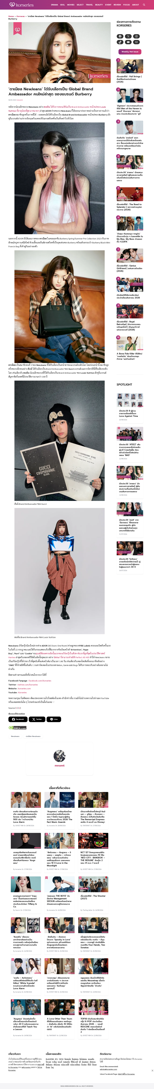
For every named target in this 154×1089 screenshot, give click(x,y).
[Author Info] (60, 761)
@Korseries (26, 1067)
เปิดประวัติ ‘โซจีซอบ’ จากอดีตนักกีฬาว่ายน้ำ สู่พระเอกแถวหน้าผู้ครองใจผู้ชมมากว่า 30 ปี (129, 562)
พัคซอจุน (93, 1062)
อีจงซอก (84, 1064)
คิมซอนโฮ (67, 1059)
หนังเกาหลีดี (65, 1064)
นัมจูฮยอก (85, 1062)
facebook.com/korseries (40, 680)
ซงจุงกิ (60, 1062)
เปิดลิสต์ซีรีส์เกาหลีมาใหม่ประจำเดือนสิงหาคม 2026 (128, 296)
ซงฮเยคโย (66, 1062)
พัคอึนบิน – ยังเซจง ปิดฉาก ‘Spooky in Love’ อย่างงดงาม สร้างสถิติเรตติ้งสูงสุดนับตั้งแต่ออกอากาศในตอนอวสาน (59, 942)
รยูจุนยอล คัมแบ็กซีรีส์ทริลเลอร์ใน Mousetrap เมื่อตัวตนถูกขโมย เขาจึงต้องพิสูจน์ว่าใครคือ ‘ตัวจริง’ (93, 981)
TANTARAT (86, 825)
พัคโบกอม (57, 1064)
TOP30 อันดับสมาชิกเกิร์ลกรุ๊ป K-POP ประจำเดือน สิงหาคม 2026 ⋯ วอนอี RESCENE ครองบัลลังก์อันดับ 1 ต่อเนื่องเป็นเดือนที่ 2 (93, 1025)
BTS (56, 1059)
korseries (52, 825)
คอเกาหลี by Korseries (126, 1074)
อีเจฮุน (48, 1067)
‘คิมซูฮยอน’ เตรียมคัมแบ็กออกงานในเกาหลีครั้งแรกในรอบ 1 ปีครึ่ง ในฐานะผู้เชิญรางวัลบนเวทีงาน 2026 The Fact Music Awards (59, 817)
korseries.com (24, 688)
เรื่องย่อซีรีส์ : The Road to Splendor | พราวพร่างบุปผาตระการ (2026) (129, 207)
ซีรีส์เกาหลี (74, 1062)
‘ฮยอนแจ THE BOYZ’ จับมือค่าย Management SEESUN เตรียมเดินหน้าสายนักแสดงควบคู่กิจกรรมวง (59, 899)
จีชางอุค (48, 1062)
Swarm (17, 910)
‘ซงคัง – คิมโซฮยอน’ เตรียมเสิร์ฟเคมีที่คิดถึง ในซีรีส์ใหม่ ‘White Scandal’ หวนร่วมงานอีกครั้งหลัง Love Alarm (25, 983)
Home (11, 16)
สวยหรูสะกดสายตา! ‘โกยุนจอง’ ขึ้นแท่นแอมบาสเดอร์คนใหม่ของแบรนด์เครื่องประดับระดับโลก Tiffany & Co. (25, 901)
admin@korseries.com (108, 1069)
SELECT (80, 4)
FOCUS (126, 4)
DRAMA (54, 4)
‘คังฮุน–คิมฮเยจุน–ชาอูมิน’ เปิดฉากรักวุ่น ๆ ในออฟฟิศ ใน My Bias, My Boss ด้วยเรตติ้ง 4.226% (130, 237)
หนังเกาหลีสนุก (75, 1064)
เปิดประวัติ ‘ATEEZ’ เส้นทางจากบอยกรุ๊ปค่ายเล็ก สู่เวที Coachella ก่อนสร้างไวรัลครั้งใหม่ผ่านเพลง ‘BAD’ (129, 450)
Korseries (22, 692)
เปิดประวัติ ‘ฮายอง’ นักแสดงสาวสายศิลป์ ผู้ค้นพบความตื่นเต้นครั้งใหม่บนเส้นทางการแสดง (130, 176)
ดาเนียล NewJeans (33, 736)
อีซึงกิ (89, 1064)
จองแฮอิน (91, 1059)
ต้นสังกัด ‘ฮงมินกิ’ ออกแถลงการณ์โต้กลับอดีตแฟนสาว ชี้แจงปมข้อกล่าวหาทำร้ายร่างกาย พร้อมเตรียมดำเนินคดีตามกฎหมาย (130, 143)
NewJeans (15, 736)
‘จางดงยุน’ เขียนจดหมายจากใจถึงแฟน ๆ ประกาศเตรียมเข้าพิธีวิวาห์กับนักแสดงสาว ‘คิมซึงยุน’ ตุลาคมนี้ (58, 983)
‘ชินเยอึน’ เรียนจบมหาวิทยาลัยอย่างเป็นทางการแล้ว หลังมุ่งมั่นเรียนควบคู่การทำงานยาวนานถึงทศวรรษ (25, 942)
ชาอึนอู (54, 1062)
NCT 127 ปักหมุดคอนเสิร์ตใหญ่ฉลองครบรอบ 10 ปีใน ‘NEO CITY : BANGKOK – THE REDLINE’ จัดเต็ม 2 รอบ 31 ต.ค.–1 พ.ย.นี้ (93, 858)
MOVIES (70, 4)
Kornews (21, 16)
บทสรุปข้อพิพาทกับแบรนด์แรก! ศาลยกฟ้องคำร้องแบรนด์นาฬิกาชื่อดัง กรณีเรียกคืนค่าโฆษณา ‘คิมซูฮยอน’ (24, 858)
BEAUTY (99, 4)
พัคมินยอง (49, 1064)
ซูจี (80, 1062)
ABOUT (135, 4)
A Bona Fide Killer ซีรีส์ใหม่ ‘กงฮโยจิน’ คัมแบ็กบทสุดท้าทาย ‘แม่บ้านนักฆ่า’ (129, 356)
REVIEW (117, 4)
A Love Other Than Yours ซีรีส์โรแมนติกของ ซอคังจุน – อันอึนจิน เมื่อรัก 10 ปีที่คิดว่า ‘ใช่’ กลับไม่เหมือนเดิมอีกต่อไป (59, 1024)
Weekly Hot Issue (130, 51)
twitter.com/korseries (28, 684)
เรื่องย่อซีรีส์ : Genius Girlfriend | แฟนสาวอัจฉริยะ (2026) (129, 268)
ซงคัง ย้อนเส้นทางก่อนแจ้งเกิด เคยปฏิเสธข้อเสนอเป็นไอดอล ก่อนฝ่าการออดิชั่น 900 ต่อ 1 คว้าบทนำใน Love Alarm (25, 817)
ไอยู (52, 1067)
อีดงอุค (94, 1064)
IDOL (62, 4)
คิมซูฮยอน (75, 1059)
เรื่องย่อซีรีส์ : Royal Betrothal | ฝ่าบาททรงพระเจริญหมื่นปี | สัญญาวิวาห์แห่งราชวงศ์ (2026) (129, 325)
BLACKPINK (50, 1059)
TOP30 (61, 1059)
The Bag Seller (87, 910)
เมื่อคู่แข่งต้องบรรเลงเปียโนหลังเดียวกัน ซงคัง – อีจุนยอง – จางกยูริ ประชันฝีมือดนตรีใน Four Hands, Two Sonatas (93, 942)
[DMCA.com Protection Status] (17, 728)
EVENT (108, 4)
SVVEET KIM (19, 825)
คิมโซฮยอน (83, 1059)
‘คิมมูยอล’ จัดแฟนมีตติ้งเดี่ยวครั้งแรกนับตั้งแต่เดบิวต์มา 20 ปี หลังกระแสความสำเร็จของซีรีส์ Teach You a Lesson (25, 1024)
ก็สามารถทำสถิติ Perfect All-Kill (72, 657)
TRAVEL (89, 4)
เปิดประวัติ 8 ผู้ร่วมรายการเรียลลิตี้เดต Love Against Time (128, 413)
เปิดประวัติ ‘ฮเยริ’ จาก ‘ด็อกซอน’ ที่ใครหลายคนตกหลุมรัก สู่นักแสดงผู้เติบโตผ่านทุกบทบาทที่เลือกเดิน (129, 525)
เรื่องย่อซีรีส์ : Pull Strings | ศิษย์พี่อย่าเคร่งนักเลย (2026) (129, 79)
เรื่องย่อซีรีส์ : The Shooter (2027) (93, 897)
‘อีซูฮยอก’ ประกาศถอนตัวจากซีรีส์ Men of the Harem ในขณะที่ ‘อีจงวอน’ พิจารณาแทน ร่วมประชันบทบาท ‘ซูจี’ (130, 109)
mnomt (20, 100)
